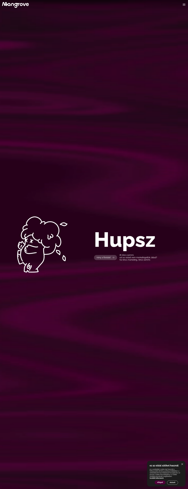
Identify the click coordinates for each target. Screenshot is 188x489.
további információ (157, 478)
